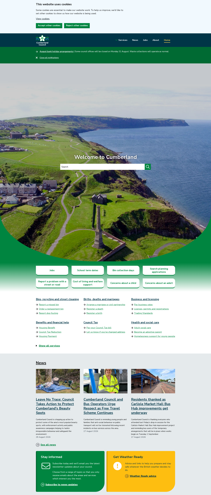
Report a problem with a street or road (52, 283)
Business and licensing (145, 299)
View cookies (42, 18)
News (135, 40)
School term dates (87, 270)
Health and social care (145, 322)
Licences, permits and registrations (151, 308)
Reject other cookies (77, 25)
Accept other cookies (49, 25)
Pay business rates (143, 304)
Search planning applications (159, 270)
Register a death (94, 308)
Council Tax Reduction (50, 332)
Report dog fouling (48, 313)
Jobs (145, 40)
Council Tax (91, 322)
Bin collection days (123, 270)
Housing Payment (48, 336)
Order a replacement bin (51, 308)
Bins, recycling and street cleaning (57, 299)
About (156, 40)
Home (167, 40)
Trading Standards (143, 313)
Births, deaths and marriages (101, 299)
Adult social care (142, 327)
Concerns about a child (123, 283)
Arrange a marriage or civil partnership (105, 304)
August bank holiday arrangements (56, 51)
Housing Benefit (47, 327)
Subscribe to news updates (61, 484)
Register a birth (94, 313)
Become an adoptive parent (148, 332)
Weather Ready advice (143, 476)
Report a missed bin (49, 304)
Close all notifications (49, 57)
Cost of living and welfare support (88, 283)
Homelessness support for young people (154, 336)
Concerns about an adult (159, 283)
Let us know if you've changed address (105, 332)
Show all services (49, 345)
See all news (48, 444)
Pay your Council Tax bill (98, 327)
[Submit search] (148, 167)
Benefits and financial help (52, 322)
